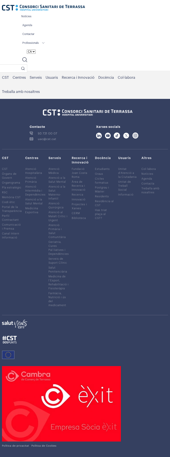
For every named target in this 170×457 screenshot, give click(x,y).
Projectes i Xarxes (79, 206)
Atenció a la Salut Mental (34, 201)
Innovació (78, 199)
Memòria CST (11, 197)
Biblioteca (79, 218)
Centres (19, 77)
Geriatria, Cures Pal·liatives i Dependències (58, 248)
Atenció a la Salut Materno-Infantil (56, 192)
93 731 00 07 (47, 133)
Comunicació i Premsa (11, 226)
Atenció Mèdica (54, 171)
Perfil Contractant (10, 218)
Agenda (27, 25)
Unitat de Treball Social (124, 185)
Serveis (36, 77)
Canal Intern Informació (10, 235)
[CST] (43, 8)
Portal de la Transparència (12, 209)
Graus (99, 174)
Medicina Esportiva (31, 210)
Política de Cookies (43, 446)
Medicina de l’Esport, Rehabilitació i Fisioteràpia (58, 282)
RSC (5, 192)
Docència (106, 77)
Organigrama (11, 182)
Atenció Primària (31, 180)
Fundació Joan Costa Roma (79, 173)
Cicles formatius (101, 180)
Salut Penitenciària (57, 269)
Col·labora (126, 77)
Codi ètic (8, 202)
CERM (76, 213)
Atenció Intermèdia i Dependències (35, 190)
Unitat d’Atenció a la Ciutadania (127, 173)
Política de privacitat (15, 446)
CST (5, 77)
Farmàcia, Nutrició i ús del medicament (57, 299)
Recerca (77, 194)
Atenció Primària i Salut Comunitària (57, 231)
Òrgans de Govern (9, 176)
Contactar (28, 34)
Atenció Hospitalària (33, 171)
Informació (125, 194)
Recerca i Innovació (78, 77)
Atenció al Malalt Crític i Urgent (58, 216)
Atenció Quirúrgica (56, 205)
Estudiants (102, 169)
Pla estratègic (11, 187)
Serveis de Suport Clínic (57, 260)
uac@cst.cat (47, 139)
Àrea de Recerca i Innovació (78, 185)
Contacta (147, 183)
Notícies (26, 16)
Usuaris (52, 77)
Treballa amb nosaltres (21, 92)
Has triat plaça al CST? (101, 214)
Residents (102, 196)
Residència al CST (104, 203)
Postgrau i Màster (102, 189)
